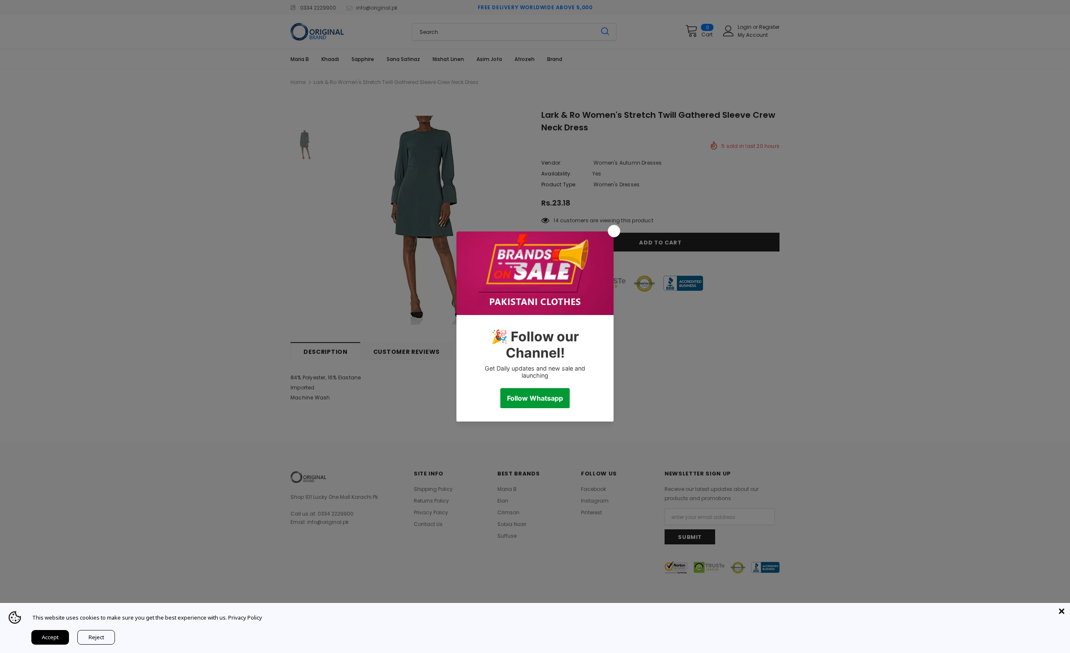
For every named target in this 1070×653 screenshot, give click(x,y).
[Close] (1061, 611)
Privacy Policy (245, 617)
